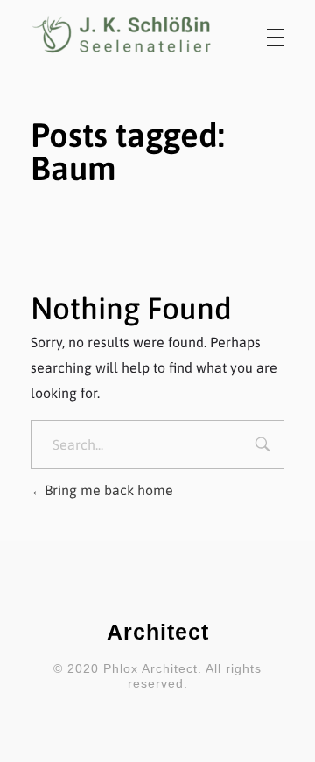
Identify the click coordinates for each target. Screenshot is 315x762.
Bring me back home (109, 490)
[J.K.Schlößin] (122, 34)
